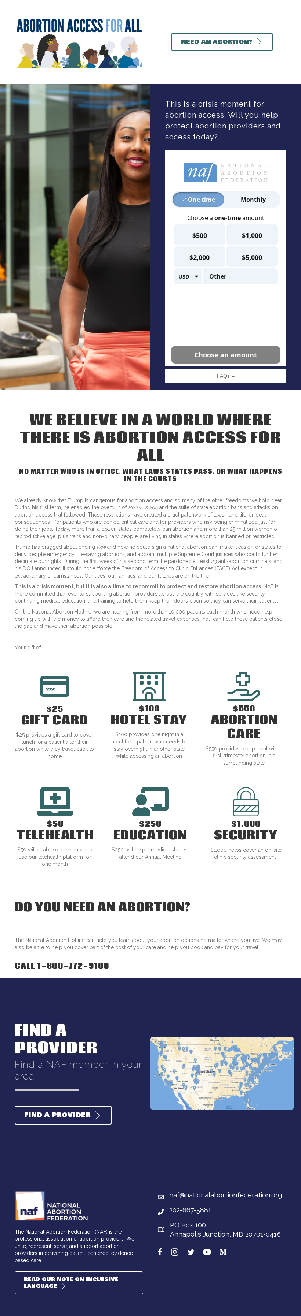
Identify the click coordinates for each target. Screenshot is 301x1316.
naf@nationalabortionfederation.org (225, 1195)
